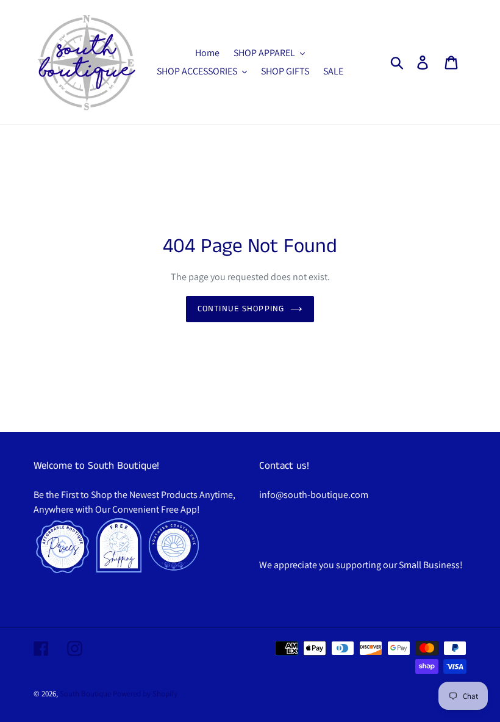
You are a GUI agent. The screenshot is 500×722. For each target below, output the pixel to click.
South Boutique (85, 693)
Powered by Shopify (145, 693)
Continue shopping (241, 309)
